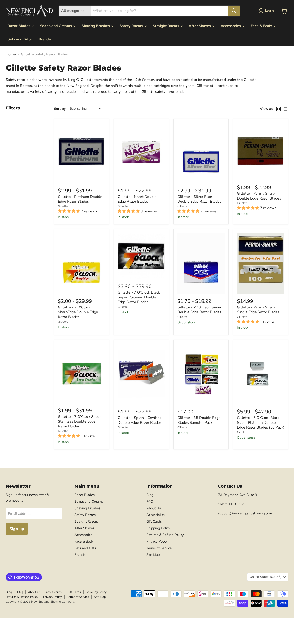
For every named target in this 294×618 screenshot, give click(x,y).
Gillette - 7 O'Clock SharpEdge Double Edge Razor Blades (78, 312)
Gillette (63, 206)
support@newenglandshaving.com (245, 513)
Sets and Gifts (20, 39)
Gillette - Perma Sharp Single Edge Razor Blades (258, 310)
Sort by (60, 109)
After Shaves (200, 25)
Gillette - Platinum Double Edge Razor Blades (80, 199)
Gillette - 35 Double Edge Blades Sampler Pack (198, 420)
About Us (153, 508)
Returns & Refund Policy (165, 534)
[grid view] (278, 109)
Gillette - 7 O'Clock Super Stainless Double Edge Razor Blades (79, 421)
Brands (45, 39)
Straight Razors (166, 25)
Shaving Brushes (96, 25)
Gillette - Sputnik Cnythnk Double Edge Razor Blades (140, 420)
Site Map (153, 554)
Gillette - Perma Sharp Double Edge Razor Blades (259, 196)
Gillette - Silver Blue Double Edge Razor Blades (199, 199)
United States (265, 577)
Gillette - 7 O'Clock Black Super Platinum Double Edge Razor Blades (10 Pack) (260, 422)
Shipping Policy (158, 528)
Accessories (231, 25)
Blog (149, 495)
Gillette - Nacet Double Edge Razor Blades (137, 199)
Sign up (16, 529)
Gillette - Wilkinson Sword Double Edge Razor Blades (199, 310)
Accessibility (155, 515)
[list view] (285, 109)
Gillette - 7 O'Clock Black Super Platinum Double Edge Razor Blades (139, 297)
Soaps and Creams (56, 25)
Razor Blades (19, 25)
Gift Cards (154, 521)
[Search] (234, 11)
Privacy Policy (157, 541)
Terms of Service (159, 548)
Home (11, 54)
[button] (267, 11)
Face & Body (262, 25)
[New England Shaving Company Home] (29, 11)
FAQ (149, 501)
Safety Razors (131, 25)
